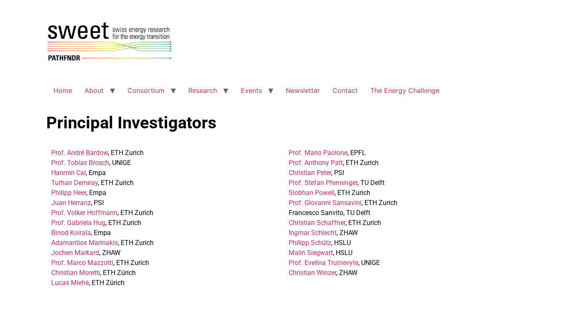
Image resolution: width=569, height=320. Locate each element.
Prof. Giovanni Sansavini (325, 203)
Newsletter (303, 90)
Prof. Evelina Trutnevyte (323, 263)
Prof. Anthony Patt (316, 163)
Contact (345, 90)
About (94, 90)
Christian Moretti (75, 273)
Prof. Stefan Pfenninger (323, 183)
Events (251, 90)
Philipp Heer (68, 193)
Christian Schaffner (317, 223)
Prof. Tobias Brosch (80, 163)
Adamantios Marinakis (84, 243)
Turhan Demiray (74, 183)
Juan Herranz (71, 203)
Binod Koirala (71, 233)
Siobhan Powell (311, 193)
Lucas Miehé (70, 283)
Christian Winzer (312, 273)
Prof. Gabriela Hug (78, 223)
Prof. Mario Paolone (318, 153)
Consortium (146, 90)
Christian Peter (310, 173)
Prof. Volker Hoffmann (84, 213)
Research (202, 90)
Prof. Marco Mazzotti (82, 263)
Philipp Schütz (310, 243)
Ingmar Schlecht (313, 233)
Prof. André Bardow (79, 153)
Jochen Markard (75, 253)
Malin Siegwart (311, 253)
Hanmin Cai (68, 173)
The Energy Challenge (404, 90)
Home (62, 90)
